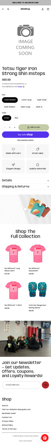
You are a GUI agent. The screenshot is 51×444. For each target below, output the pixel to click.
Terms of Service (9, 429)
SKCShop (20, 436)
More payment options (25, 140)
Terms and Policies (25, 441)
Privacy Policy (7, 421)
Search (5, 405)
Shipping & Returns (15, 186)
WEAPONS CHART (9, 413)
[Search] (8, 9)
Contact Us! (7, 417)
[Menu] (3, 9)
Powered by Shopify (31, 436)
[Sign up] (45, 385)
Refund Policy (7, 425)
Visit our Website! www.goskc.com (16, 409)
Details (7, 180)
